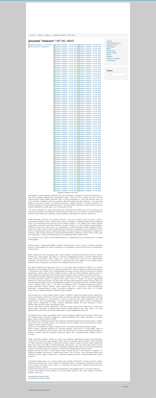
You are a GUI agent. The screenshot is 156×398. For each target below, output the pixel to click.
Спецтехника (111, 51)
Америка (109, 56)
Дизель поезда (111, 53)
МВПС (109, 49)
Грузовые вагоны (112, 45)
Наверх (125, 386)
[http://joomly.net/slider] (154, 396)
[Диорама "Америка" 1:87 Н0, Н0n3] (65, 44)
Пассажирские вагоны (114, 43)
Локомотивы (111, 47)
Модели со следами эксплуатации (113, 59)
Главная (109, 41)
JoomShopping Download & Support (39, 378)
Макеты (109, 54)
